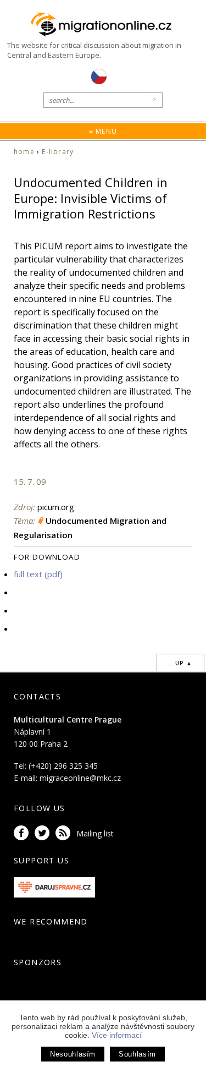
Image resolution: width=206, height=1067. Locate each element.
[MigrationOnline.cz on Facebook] (23, 833)
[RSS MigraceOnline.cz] (64, 833)
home (24, 151)
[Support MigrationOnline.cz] (54, 886)
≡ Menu (103, 131)
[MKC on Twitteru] (44, 833)
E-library (58, 151)
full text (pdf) (38, 573)
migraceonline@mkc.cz (80, 778)
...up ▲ (180, 663)
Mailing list (95, 833)
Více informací (117, 1035)
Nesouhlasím (73, 1054)
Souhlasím (137, 1054)
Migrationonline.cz (103, 24)
